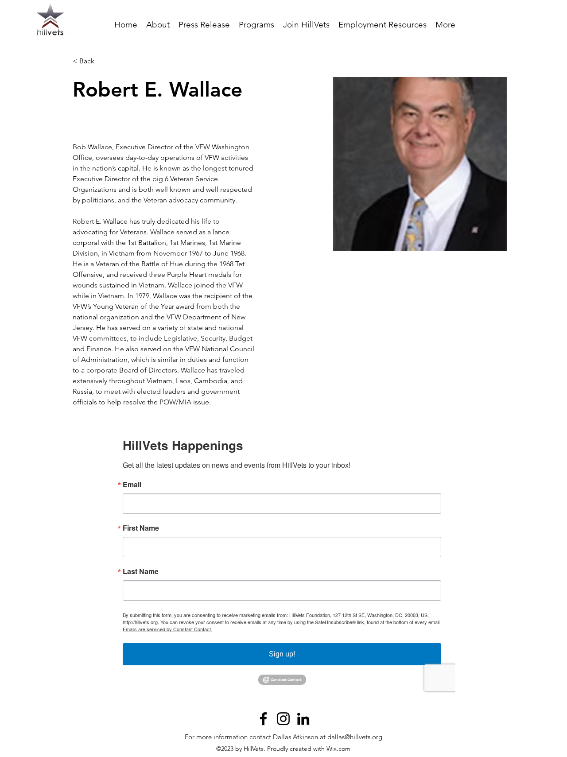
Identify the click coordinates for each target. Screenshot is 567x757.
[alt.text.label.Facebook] (263, 718)
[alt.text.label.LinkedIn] (303, 718)
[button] (256, 24)
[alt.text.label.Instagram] (283, 718)
